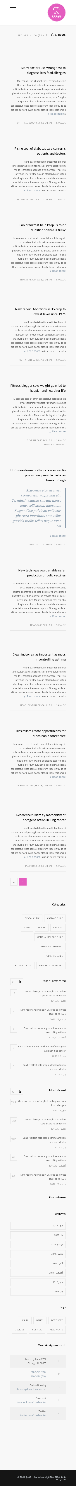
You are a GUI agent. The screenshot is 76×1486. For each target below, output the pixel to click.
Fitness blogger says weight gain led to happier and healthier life (38, 388)
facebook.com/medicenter (31, 1402)
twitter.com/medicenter (33, 1415)
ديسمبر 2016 (57, 1244)
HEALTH (25, 1320)
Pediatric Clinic (37, 544)
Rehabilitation (25, 199)
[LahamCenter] (41, 12)
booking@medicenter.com (31, 1389)
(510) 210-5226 (38, 1376)
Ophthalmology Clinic (29, 123)
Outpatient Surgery (30, 360)
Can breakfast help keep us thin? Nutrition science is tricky (43, 227)
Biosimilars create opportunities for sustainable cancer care (41, 733)
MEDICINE (19, 1329)
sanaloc (61, 123)
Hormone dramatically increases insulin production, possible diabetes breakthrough (38, 475)
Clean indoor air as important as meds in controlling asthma (39, 656)
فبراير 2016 (58, 1282)
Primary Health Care (30, 280)
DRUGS (40, 1320)
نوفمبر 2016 (57, 1254)
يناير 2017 (58, 1235)
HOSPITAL (37, 1329)
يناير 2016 (58, 1291)
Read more (57, 113)
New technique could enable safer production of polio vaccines (42, 572)
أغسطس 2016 (56, 1273)
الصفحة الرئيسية (40, 35)
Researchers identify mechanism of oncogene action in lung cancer (41, 817)
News (49, 544)
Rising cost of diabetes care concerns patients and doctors (40, 150)
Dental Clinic (45, 705)
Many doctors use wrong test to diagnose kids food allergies (43, 70)
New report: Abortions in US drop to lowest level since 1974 (40, 311)
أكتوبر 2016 (57, 1263)
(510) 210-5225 (38, 1372)
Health (38, 199)
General (47, 123)
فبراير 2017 (58, 1225)
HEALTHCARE (56, 1329)
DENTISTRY (57, 1320)
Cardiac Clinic (44, 440)
